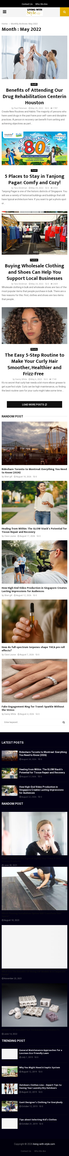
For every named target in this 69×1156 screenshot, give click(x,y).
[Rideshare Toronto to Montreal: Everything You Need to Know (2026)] (34, 443)
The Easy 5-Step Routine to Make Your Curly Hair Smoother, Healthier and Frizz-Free (34, 364)
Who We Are (41, 4)
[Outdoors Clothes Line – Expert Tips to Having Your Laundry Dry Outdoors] (10, 1089)
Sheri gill (8, 477)
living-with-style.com (44, 1144)
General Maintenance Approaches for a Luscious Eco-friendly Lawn (40, 1051)
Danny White (21, 379)
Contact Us (27, 4)
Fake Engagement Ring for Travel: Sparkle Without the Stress (33, 708)
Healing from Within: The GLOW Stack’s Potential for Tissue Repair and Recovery (34, 530)
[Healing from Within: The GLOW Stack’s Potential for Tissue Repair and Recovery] (34, 502)
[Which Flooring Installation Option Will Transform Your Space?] (34, 888)
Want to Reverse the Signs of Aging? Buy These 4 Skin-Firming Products (31, 859)
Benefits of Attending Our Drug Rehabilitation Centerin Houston (34, 96)
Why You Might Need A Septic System (39, 1067)
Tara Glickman (20, 188)
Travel (34, 170)
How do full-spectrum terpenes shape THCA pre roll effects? (33, 649)
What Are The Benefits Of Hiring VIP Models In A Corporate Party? (33, 973)
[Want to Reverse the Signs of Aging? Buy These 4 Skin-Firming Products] (34, 833)
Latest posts (13, 742)
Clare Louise (10, 536)
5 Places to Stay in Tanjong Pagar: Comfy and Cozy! (34, 179)
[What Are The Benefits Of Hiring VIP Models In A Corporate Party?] (34, 947)
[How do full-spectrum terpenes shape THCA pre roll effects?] (34, 621)
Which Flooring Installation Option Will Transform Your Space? (31, 914)
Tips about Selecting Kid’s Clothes (38, 1120)
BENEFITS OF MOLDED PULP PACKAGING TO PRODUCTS (30, 1030)
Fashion (34, 260)
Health (34, 84)
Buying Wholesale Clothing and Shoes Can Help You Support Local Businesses (34, 272)
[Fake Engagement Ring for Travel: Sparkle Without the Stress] (34, 680)
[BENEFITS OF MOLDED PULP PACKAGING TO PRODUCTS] (34, 1005)
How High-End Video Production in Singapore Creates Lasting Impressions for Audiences (34, 590)
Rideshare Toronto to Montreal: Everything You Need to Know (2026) (34, 471)
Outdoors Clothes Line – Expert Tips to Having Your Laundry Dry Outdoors (40, 1086)
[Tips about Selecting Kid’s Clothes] (10, 1123)
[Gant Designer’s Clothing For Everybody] (10, 1106)
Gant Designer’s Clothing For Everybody (40, 1102)
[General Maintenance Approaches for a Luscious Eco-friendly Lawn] (10, 1054)
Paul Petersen (20, 108)
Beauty (34, 349)
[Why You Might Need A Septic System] (10, 1071)
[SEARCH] (63, 722)
